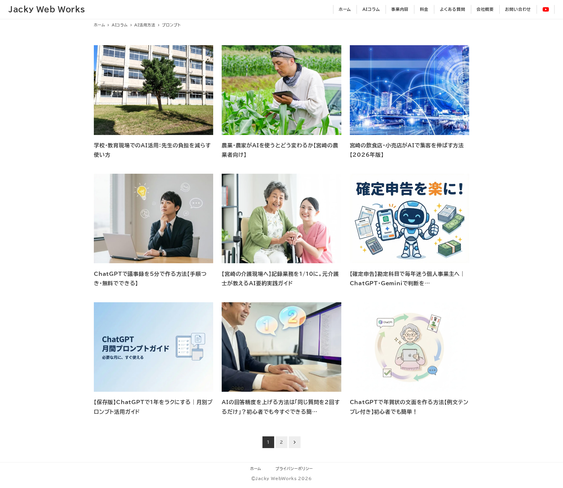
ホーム (255, 469)
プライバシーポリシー (294, 469)
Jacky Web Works (47, 9)
